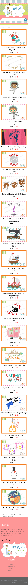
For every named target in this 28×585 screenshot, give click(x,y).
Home (2, 27)
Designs (10, 564)
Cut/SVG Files (11, 566)
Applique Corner (5, 580)
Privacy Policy (23, 582)
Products (10, 568)
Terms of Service (12, 582)
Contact (10, 570)
